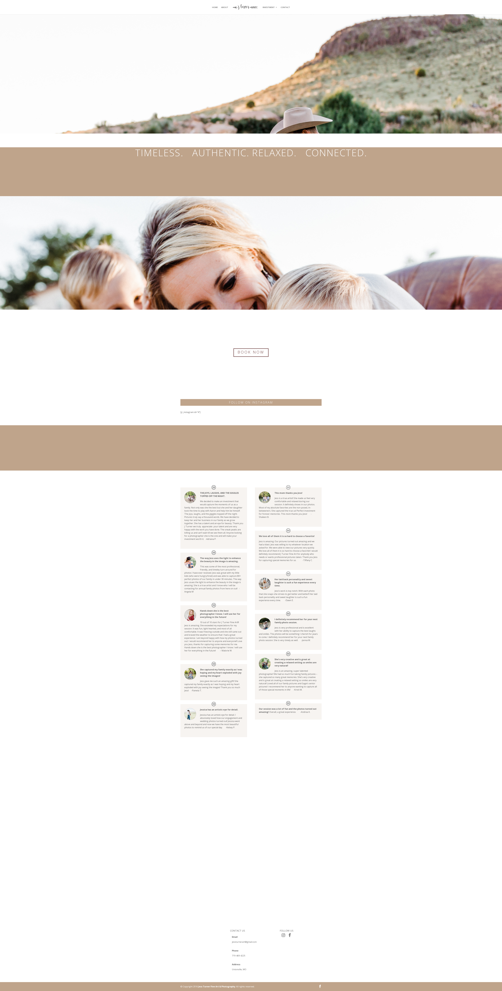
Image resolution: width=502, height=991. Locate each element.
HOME (215, 7)
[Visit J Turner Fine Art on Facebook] (290, 935)
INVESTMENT (269, 7)
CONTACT (285, 7)
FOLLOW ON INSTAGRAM (251, 402)
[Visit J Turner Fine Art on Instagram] (283, 935)
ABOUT (224, 7)
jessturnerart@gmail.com (244, 941)
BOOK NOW (251, 352)
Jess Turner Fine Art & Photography (216, 986)
